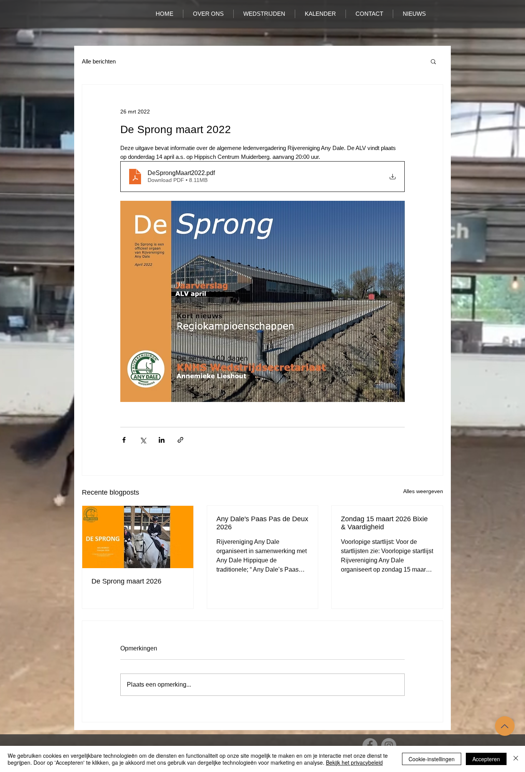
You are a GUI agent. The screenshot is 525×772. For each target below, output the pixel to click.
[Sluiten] (515, 759)
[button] (433, 61)
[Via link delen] (180, 440)
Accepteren (486, 759)
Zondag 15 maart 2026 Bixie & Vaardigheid (384, 523)
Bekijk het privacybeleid (354, 762)
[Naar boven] (505, 726)
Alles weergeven (423, 491)
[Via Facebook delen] (124, 440)
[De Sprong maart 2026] (137, 537)
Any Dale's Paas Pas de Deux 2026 (262, 523)
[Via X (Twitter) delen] (142, 440)
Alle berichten (99, 61)
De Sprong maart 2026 (126, 581)
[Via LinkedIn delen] (161, 440)
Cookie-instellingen (432, 759)
